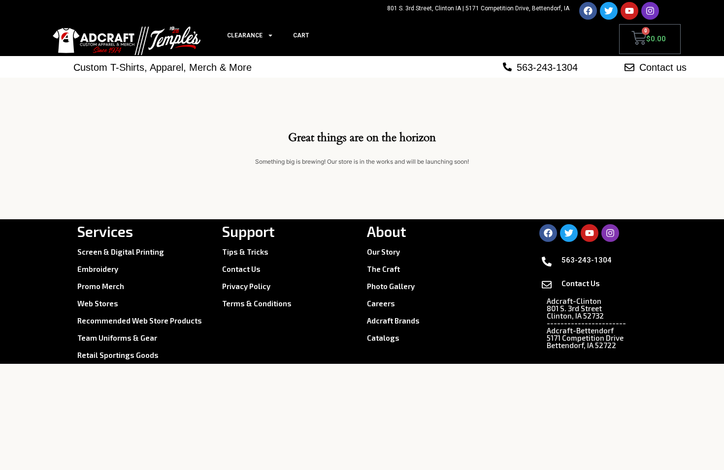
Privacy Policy (246, 286)
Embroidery (97, 268)
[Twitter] (609, 11)
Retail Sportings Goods (118, 355)
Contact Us (241, 268)
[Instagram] (650, 11)
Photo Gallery (391, 286)
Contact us (663, 67)
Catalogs (383, 337)
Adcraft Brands (393, 320)
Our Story (383, 251)
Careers (381, 303)
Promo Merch (100, 286)
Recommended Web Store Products (139, 320)
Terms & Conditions (257, 303)
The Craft (383, 268)
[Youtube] (629, 11)
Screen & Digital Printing (120, 251)
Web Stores (97, 303)
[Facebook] (588, 11)
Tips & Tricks (245, 251)
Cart (301, 35)
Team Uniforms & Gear (117, 337)
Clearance (245, 35)
